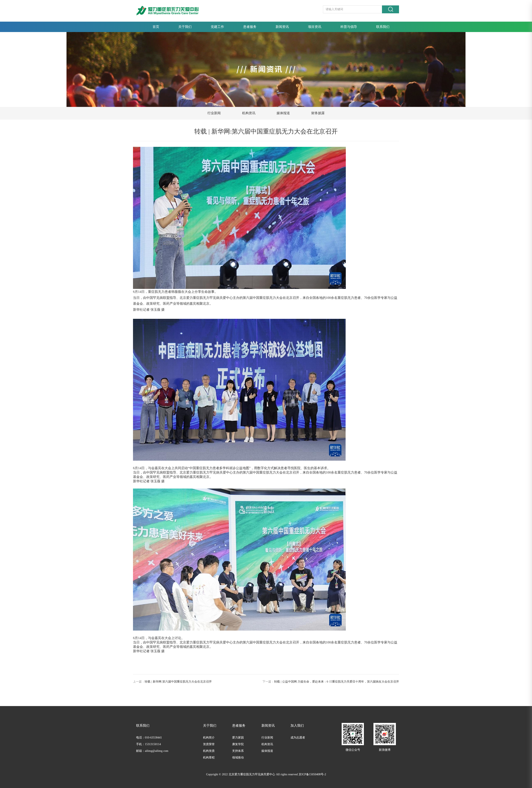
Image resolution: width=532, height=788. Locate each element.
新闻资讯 (282, 26)
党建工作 (217, 26)
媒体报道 (283, 113)
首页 (156, 26)
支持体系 (238, 750)
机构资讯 (248, 113)
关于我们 (185, 26)
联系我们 (382, 26)
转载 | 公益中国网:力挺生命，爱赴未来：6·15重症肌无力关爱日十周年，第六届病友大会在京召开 (336, 681)
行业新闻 (214, 113)
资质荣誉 (209, 744)
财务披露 (318, 113)
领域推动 (238, 757)
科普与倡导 (348, 26)
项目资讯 (314, 26)
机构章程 (209, 757)
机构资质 (209, 750)
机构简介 (209, 737)
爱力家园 (238, 737)
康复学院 (238, 744)
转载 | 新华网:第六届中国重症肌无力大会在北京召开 (178, 681)
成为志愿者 (298, 737)
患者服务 (249, 26)
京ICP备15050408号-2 (312, 774)
